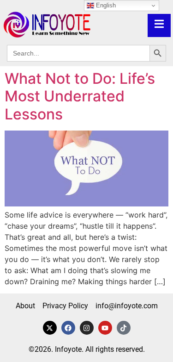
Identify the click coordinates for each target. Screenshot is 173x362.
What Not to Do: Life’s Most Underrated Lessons (80, 96)
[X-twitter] (50, 328)
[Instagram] (87, 328)
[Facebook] (68, 328)
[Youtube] (105, 328)
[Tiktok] (124, 328)
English (105, 5)
